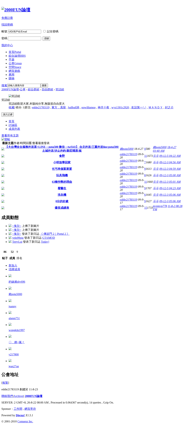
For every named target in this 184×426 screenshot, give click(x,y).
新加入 (13, 265)
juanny (12, 306)
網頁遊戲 (14, 70)
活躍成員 (14, 269)
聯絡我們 (7, 396)
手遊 (11, 59)
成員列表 (14, 128)
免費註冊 (7, 17)
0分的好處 (62, 201)
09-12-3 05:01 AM (170, 181)
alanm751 (14, 318)
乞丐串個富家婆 (62, 168)
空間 (15, 67)
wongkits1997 (17, 330)
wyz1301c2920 (120, 107)
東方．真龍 (59, 107)
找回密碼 (7, 24)
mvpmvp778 (160, 206)
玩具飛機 (62, 175)
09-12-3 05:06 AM (170, 194)
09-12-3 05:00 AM (170, 175)
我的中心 (7, 45)
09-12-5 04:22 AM (170, 155)
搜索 (4, 85)
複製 (5, 382)
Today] (45, 241)
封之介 (169, 107)
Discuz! (20, 415)
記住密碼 (52, 31)
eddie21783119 (40, 107)
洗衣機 (62, 194)
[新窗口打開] (2, 149)
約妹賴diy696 (17, 281)
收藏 (11, 107)
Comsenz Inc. (25, 421)
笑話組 (60, 89)
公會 (15, 63)
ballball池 (73, 107)
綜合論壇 (17, 55)
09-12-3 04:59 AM (170, 168)
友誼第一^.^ (138, 107)
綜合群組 (33, 89)
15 (145, 207)
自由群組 (47, 89)
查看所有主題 (10, 135)
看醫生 (62, 188)
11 (145, 155)
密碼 (4, 38)
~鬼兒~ (16, 225)
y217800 (14, 354)
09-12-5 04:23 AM (170, 188)
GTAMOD (48, 237)
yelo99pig (18, 237)
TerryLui (17, 241)
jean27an (14, 366)
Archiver (18, 396)
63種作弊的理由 (62, 181)
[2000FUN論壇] (15, 9)
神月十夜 (103, 107)
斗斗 (156, 155)
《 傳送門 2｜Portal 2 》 (55, 233)
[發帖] (5, 139)
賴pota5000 (127, 148)
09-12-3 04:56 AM (170, 162)
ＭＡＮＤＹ (155, 107)
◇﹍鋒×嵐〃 (17, 342)
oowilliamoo (88, 107)
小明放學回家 (62, 162)
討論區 (13, 125)
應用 (11, 74)
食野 (62, 155)
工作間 (18, 408)
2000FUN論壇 (10, 89)
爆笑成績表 (62, 207)
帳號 (4, 31)
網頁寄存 (30, 408)
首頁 (15, 51)
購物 (11, 78)
